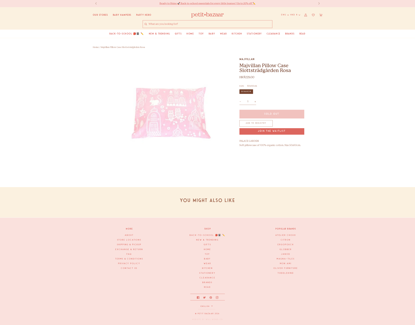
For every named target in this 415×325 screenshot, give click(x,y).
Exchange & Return (129, 249)
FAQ (129, 254)
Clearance (207, 278)
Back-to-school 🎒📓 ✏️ (207, 235)
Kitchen (207, 268)
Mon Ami (285, 264)
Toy (207, 254)
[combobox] (210, 24)
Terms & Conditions (129, 259)
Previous (97, 3)
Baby (207, 259)
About (129, 235)
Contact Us (129, 268)
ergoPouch (286, 245)
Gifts (207, 245)
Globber (286, 249)
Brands (207, 282)
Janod (285, 254)
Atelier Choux (285, 235)
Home (96, 47)
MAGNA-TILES (286, 259)
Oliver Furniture (285, 268)
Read (207, 287)
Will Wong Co (214, 319)
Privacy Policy (129, 264)
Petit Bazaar (206, 314)
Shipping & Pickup (129, 245)
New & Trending (207, 240)
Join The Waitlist (272, 131)
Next (317, 3)
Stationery (207, 273)
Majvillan (247, 59)
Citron (285, 240)
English (206, 306)
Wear (207, 264)
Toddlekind (286, 273)
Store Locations (129, 240)
